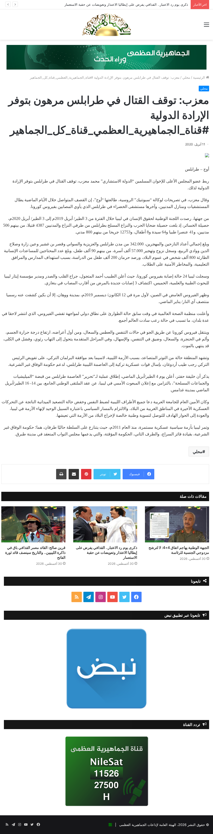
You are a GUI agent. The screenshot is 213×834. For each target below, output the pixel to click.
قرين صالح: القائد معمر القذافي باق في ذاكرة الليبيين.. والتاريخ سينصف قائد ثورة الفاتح (35, 552)
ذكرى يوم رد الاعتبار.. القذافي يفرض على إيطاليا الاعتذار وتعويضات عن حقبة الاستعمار (126, 4)
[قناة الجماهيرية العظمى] (106, 24)
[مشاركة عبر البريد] (74, 474)
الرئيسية (199, 77)
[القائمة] (206, 26)
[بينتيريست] (86, 474)
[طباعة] (61, 474)
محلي (186, 77)
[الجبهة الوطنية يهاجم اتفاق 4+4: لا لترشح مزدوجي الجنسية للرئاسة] (177, 524)
